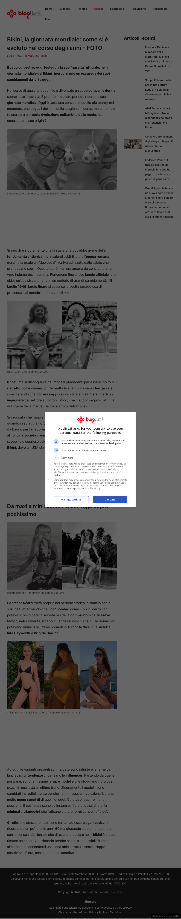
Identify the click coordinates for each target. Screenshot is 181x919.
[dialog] (90, 459)
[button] (90, 457)
